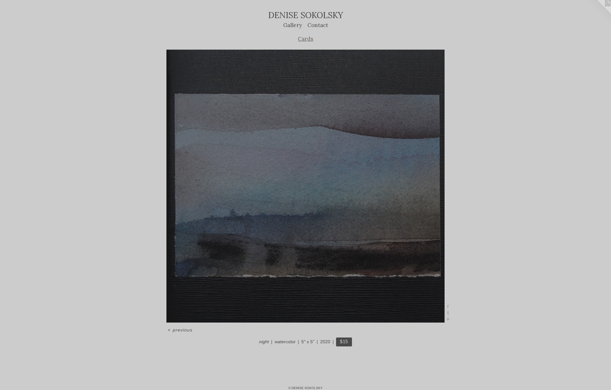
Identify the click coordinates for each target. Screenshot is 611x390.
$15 (344, 341)
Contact (317, 25)
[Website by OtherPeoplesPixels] (598, 12)
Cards (305, 38)
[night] (305, 186)
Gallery (292, 25)
